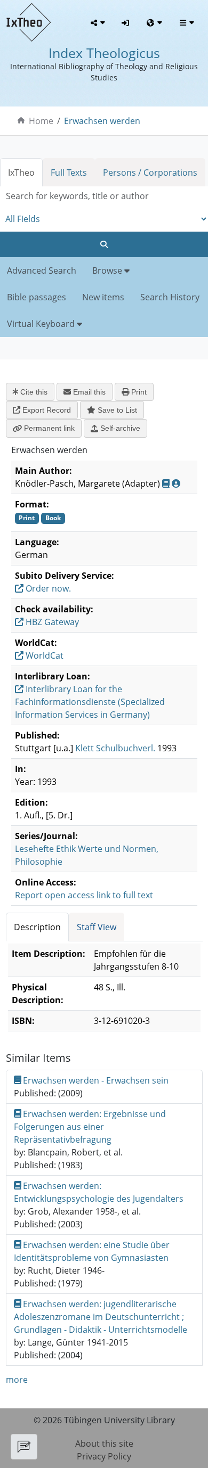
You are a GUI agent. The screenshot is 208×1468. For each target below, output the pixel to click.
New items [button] (103, 297)
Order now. (47, 588)
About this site (104, 1443)
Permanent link (48, 428)
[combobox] (104, 196)
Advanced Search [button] (41, 270)
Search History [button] (169, 297)
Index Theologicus (104, 53)
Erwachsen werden (102, 121)
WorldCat (43, 655)
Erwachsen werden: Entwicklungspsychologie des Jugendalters (98, 1192)
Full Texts (69, 172)
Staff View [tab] (96, 927)
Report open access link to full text (84, 895)
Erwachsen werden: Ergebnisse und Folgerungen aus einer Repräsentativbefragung (90, 1126)
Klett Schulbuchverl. (115, 748)
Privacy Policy (104, 1456)
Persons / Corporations (150, 172)
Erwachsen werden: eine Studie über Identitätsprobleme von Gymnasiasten (92, 1251)
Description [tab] (37, 927)
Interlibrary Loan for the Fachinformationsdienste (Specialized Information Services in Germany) (90, 701)
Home (41, 121)
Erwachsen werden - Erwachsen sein (96, 1080)
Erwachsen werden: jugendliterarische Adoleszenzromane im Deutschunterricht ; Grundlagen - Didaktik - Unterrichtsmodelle (100, 1316)
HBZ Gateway (51, 622)
